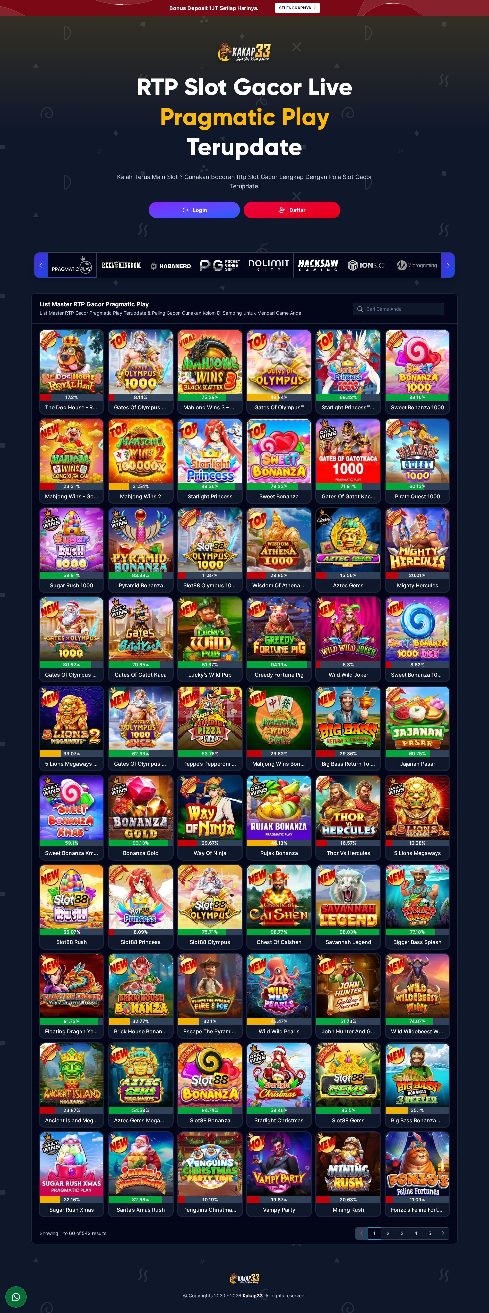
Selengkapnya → (297, 7)
